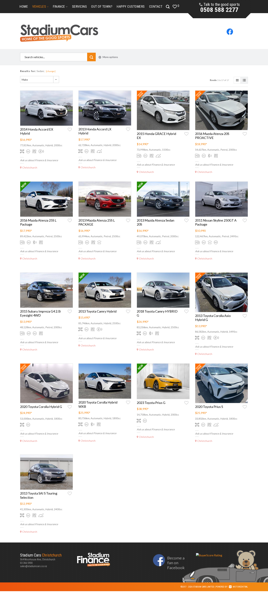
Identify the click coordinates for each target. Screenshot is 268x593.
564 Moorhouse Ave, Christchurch (41, 557)
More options (110, 57)
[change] (51, 71)
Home (24, 6)
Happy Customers (131, 6)
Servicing (79, 6)
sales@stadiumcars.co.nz (33, 566)
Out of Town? (101, 6)
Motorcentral (240, 587)
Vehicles (39, 6)
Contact (155, 6)
